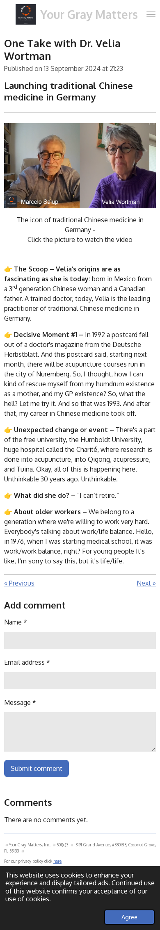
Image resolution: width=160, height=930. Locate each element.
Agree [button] (129, 917)
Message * (20, 702)
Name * (15, 622)
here (57, 861)
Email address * (27, 662)
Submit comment (36, 768)
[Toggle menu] (151, 14)
